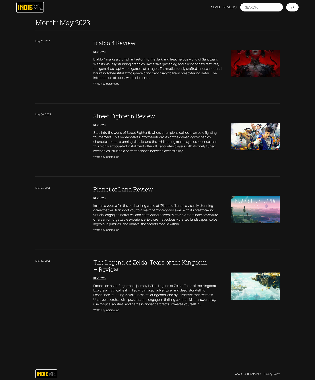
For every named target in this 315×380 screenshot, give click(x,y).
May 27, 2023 (42, 187)
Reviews (99, 52)
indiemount (112, 83)
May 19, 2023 (42, 260)
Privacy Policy (272, 374)
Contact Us (254, 374)
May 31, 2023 (42, 41)
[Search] (292, 7)
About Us (240, 374)
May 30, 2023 (43, 114)
